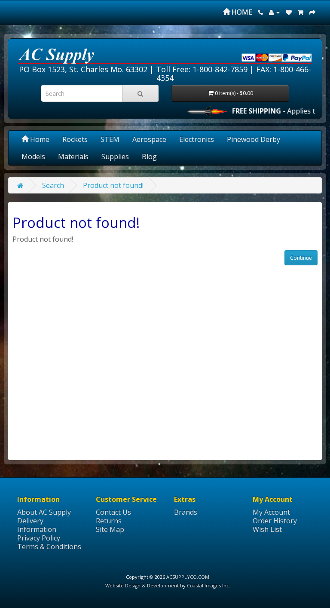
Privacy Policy (38, 538)
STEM (110, 139)
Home (38, 139)
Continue (301, 257)
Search (53, 185)
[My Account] (274, 12)
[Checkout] (312, 12)
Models (33, 156)
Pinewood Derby (253, 139)
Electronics (196, 139)
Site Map (110, 529)
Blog (149, 156)
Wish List (267, 529)
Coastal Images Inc (208, 585)
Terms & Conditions (49, 546)
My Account (271, 512)
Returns (109, 520)
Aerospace (149, 139)
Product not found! (113, 185)
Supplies (115, 156)
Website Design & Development (142, 585)
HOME (241, 12)
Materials (73, 156)
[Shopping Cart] (300, 12)
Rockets (75, 139)
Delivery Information (36, 525)
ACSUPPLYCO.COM (187, 577)
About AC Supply (44, 512)
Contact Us (113, 512)
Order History (275, 520)
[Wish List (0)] (289, 12)
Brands (185, 512)
